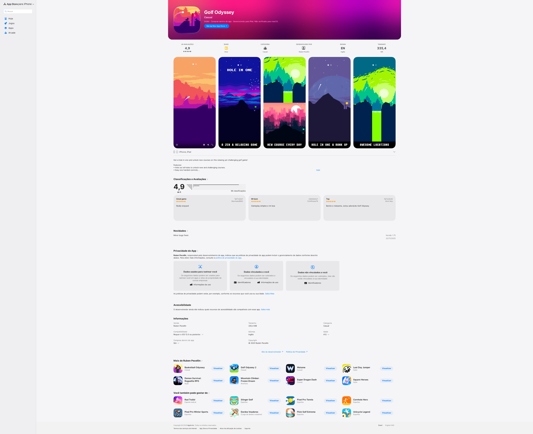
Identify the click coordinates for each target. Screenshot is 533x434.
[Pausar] (204, 145)
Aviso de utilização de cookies (231, 428)
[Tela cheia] (212, 145)
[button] (18, 19)
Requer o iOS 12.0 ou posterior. (187, 334)
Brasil (380, 425)
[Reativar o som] (208, 145)
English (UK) (389, 425)
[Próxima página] (398, 102)
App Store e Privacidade (208, 428)
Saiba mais (265, 309)
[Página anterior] (171, 102)
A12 (325, 334)
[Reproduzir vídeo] (176, 145)
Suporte (247, 428)
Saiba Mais (269, 293)
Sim (175, 343)
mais (318, 170)
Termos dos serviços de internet (185, 428)
